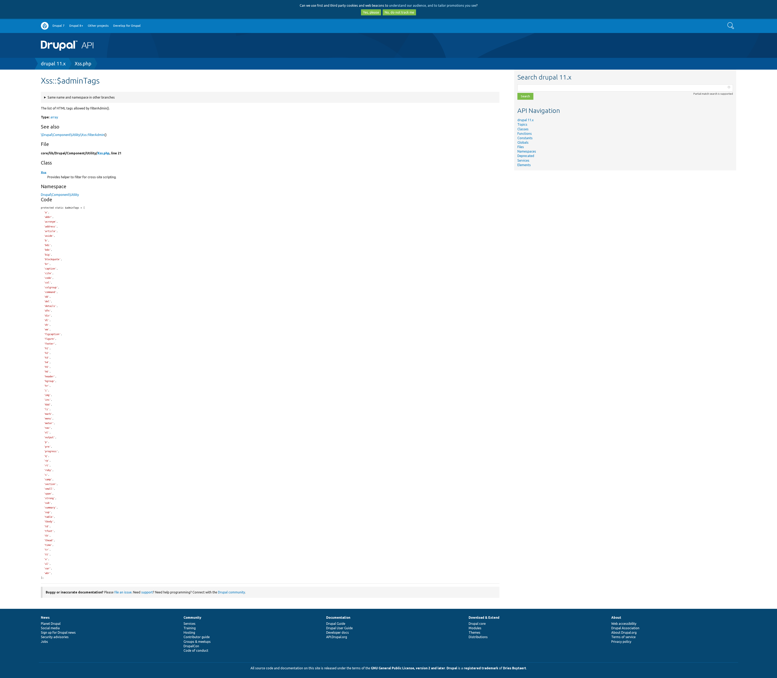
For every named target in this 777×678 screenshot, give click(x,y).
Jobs (44, 641)
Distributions (478, 637)
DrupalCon (191, 646)
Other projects (98, 25)
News (45, 617)
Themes (474, 632)
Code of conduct (196, 650)
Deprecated (525, 156)
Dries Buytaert (514, 668)
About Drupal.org (624, 632)
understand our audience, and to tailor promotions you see (432, 5)
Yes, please (371, 12)
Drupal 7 (58, 25)
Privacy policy (621, 641)
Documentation (338, 617)
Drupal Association (625, 628)
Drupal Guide (335, 623)
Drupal (452, 668)
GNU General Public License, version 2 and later (408, 668)
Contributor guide (197, 637)
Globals (523, 142)
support (147, 592)
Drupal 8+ (76, 25)
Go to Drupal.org (45, 26)
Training (190, 628)
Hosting (189, 632)
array (54, 117)
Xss (43, 172)
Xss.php (83, 63)
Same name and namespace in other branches (81, 97)
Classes (523, 129)
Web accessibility (623, 623)
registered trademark (481, 668)
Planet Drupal (51, 623)
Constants (525, 138)
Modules (475, 628)
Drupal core (477, 623)
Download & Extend (484, 617)
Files (520, 147)
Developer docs (337, 632)
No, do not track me (399, 12)
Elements (524, 165)
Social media (50, 628)
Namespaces (526, 151)
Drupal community (231, 592)
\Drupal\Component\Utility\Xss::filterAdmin (72, 135)
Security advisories (55, 637)
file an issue (123, 592)
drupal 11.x (53, 63)
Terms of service (623, 637)
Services (523, 160)
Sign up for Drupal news (58, 632)
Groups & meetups (197, 641)
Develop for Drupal (127, 25)
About (616, 617)
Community (192, 617)
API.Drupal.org (336, 637)
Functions (524, 133)
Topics (522, 124)
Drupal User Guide (339, 628)
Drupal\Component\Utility (60, 194)
